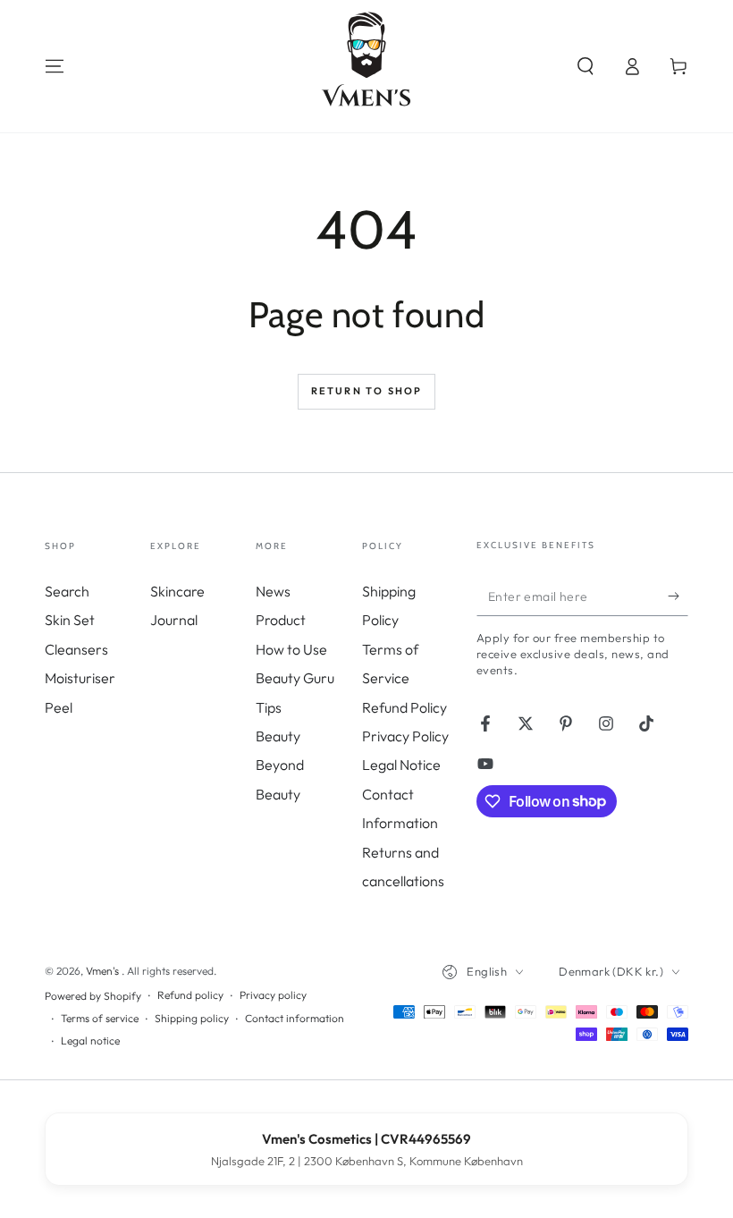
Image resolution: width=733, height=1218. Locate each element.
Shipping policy (192, 1018)
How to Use (291, 649)
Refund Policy (404, 707)
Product (281, 620)
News (273, 591)
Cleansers (76, 649)
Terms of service (100, 1018)
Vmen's (104, 970)
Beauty (278, 736)
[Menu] (54, 66)
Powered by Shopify (93, 995)
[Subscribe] (678, 595)
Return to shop (367, 391)
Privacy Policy (405, 736)
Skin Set (70, 620)
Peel (58, 707)
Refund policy (190, 995)
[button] (585, 66)
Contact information (294, 1018)
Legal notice (90, 1040)
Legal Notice (401, 765)
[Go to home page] (366, 66)
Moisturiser (80, 678)
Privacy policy (273, 995)
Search (67, 591)
